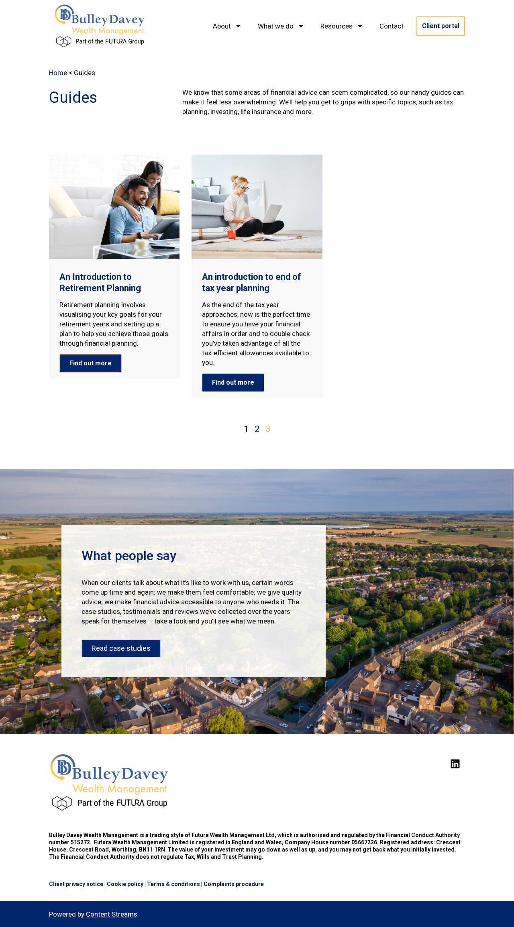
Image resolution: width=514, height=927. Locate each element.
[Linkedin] (455, 764)
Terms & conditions (173, 884)
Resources (336, 26)
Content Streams (111, 914)
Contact (391, 26)
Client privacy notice (76, 884)
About (222, 26)
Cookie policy (125, 884)
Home (58, 73)
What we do (276, 26)
